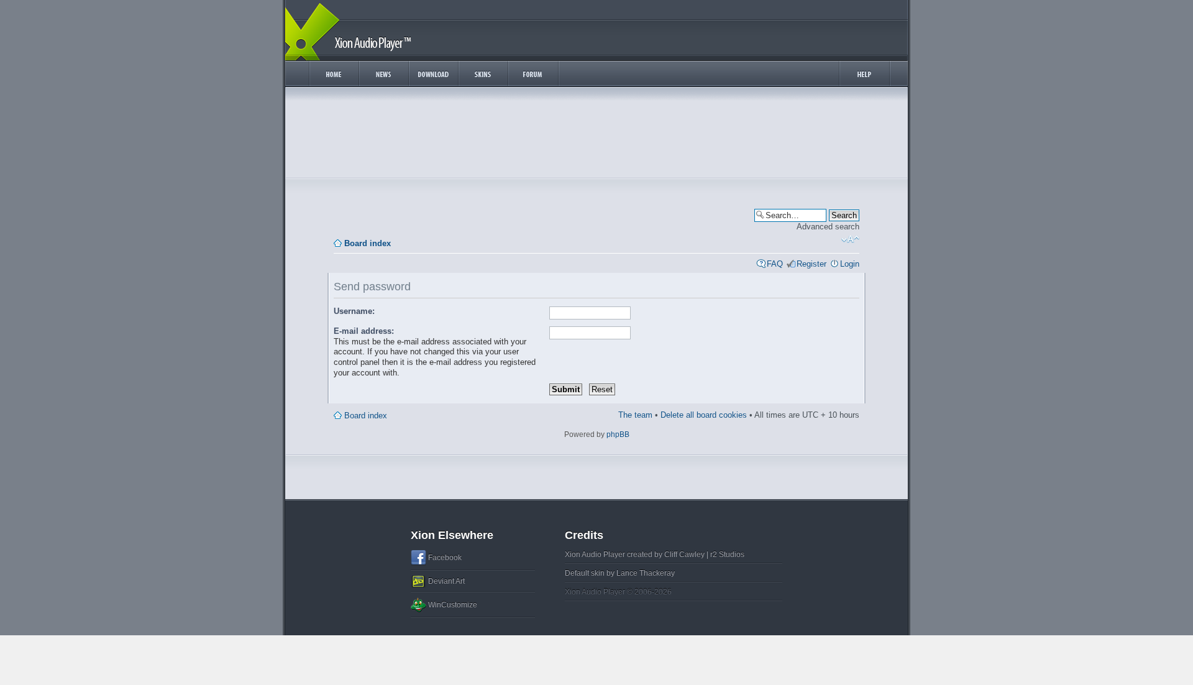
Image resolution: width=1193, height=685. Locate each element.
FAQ (775, 264)
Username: (354, 311)
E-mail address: (364, 331)
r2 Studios (727, 554)
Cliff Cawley (684, 554)
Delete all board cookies (703, 415)
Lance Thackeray (645, 573)
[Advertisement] (596, 135)
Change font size (850, 239)
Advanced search (828, 226)
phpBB (617, 434)
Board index (367, 243)
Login (849, 264)
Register (811, 264)
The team (635, 415)
